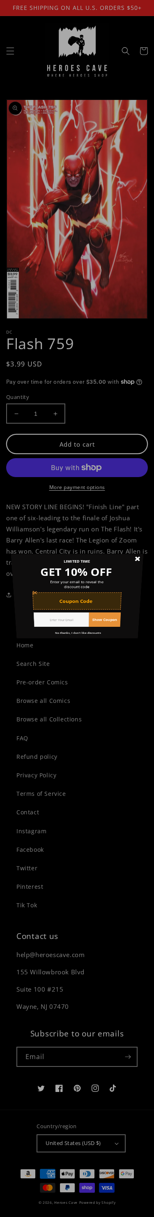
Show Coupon (106, 632)
